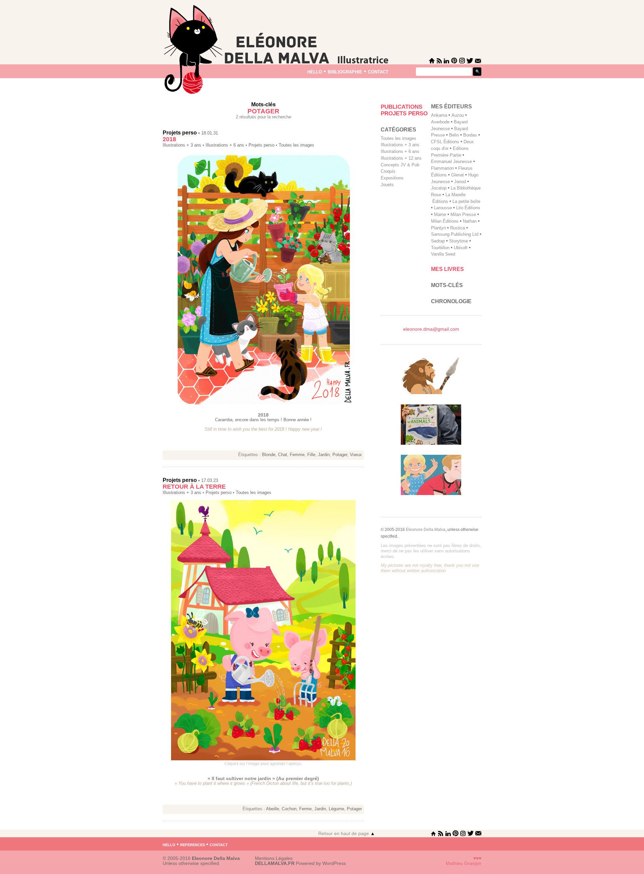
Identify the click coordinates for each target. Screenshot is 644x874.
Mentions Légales (273, 858)
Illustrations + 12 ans (401, 158)
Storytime (458, 240)
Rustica (457, 227)
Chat (282, 454)
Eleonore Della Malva (425, 530)
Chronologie (451, 301)
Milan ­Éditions (445, 221)
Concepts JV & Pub (400, 164)
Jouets (387, 184)
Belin (454, 135)
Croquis (388, 171)
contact (378, 71)
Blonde (268, 454)
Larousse (443, 207)
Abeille (272, 809)
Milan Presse (463, 214)
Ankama (439, 115)
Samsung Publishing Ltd (454, 234)
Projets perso (180, 132)
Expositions (392, 177)
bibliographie (345, 71)
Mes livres (447, 269)
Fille (311, 454)
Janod (460, 181)
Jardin (324, 454)
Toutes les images (296, 145)
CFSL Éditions (445, 141)
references (192, 844)
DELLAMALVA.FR (274, 863)
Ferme (305, 809)
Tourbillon (440, 247)
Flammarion (442, 168)
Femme (297, 454)
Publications (401, 107)
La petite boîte (466, 201)
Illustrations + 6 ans (225, 145)
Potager (339, 454)
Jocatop (438, 187)
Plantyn (438, 227)
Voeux (356, 454)
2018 (169, 139)
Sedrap (438, 240)
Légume (336, 809)
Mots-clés (447, 285)
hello (314, 71)
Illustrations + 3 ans (182, 145)
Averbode (440, 121)
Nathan (470, 221)
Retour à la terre (194, 486)
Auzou (457, 115)
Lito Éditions (468, 207)
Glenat (457, 174)
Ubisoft (461, 247)
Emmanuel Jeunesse (451, 161)
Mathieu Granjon (463, 863)
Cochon (289, 809)
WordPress (334, 863)
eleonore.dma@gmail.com (431, 329)
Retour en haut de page (346, 833)
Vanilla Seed (443, 254)
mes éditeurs (451, 106)
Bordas (470, 135)
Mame (440, 214)
